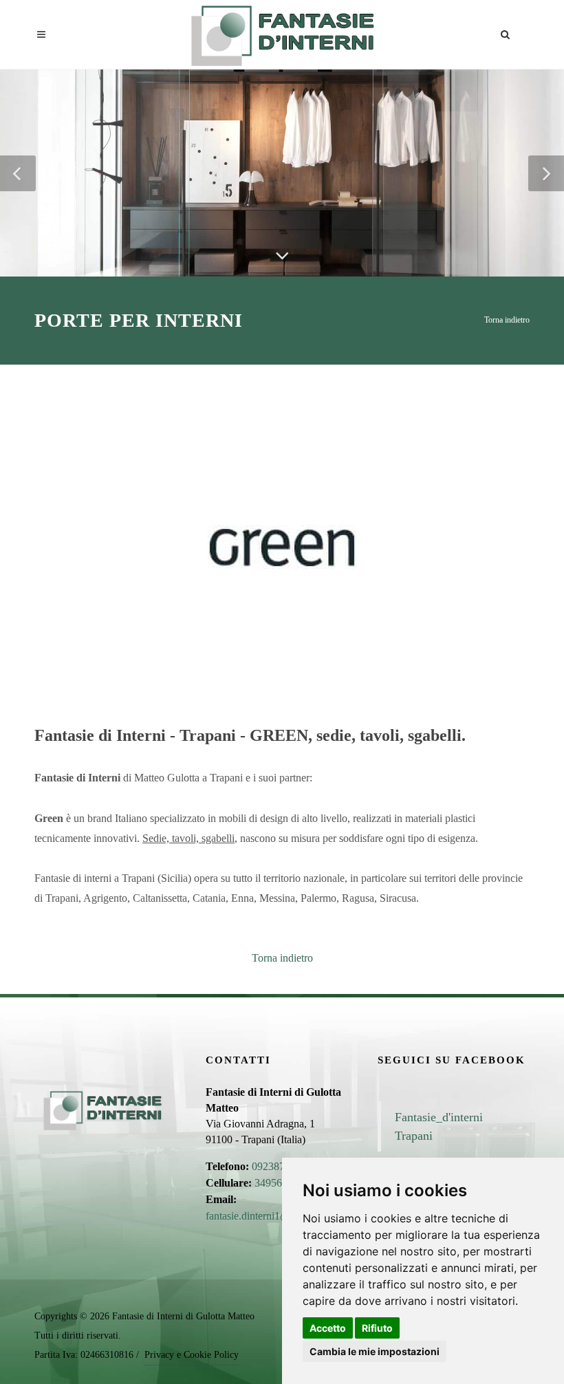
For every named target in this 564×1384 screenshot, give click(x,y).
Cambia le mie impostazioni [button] (375, 1351)
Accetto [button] (328, 1328)
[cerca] (505, 32)
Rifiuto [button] (377, 1328)
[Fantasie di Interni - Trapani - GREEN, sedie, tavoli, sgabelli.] (282, 546)
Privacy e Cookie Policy (191, 1355)
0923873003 (279, 1166)
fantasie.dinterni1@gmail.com (271, 1216)
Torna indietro (507, 320)
